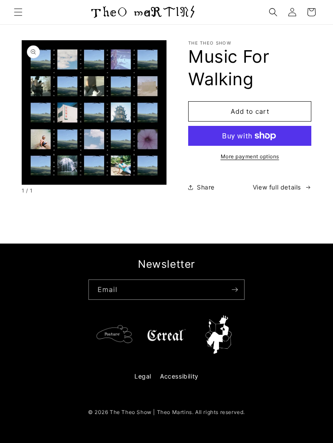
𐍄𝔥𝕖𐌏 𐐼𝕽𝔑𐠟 (142, 12)
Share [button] (206, 187)
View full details (277, 187)
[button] (18, 12)
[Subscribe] (234, 289)
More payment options (250, 156)
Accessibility (179, 376)
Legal (142, 376)
